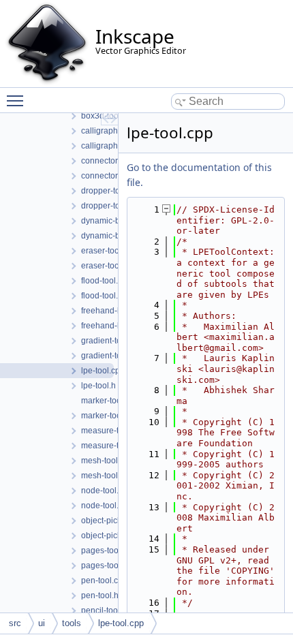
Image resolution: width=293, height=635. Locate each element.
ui (41, 623)
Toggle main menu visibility (17, 100)
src (15, 623)
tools (71, 623)
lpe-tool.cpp (121, 623)
